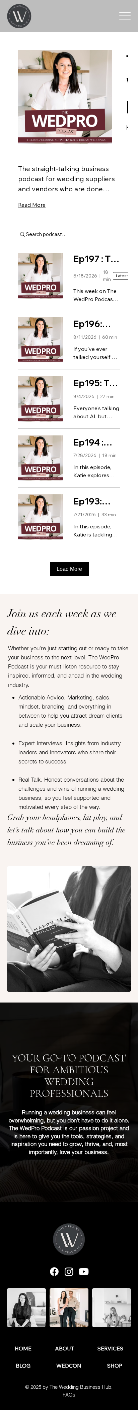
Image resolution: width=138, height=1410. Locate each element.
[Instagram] (69, 1271)
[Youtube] (83, 1271)
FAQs (69, 1395)
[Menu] (125, 16)
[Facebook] (54, 1271)
